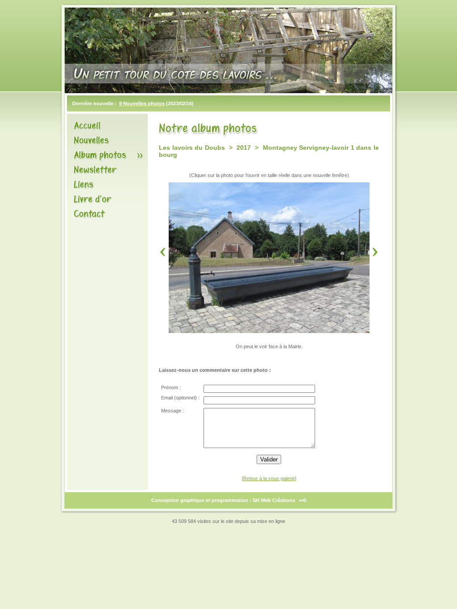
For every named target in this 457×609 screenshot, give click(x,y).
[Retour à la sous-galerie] (269, 478)
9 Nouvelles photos (142, 103)
